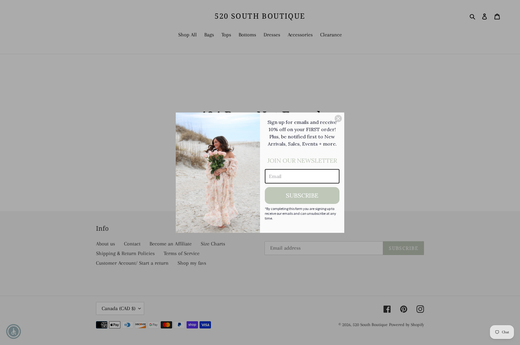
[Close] (338, 118)
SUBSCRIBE (302, 195)
